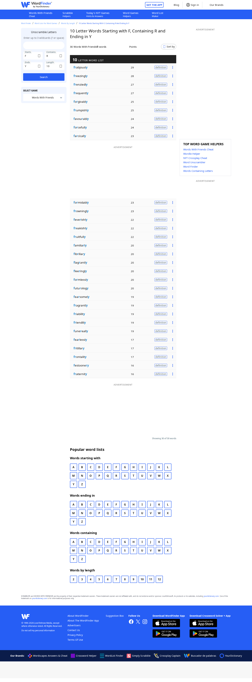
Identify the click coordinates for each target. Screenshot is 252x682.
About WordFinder (78, 615)
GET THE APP (154, 5)
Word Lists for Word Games (46, 23)
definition (160, 67)
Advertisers (74, 625)
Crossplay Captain (170, 655)
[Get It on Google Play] (166, 633)
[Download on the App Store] (166, 623)
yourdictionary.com (211, 596)
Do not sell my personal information (38, 630)
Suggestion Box (115, 615)
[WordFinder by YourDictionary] (36, 5)
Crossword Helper (86, 655)
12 (159, 579)
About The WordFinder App (83, 620)
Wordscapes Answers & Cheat (50, 655)
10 (142, 579)
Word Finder (26, 23)
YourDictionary (233, 655)
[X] (138, 622)
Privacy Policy (75, 635)
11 (150, 579)
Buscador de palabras (203, 655)
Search (44, 77)
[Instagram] (145, 622)
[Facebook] (131, 622)
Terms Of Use (75, 639)
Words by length (68, 23)
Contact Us (74, 630)
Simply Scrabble (141, 655)
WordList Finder (114, 655)
